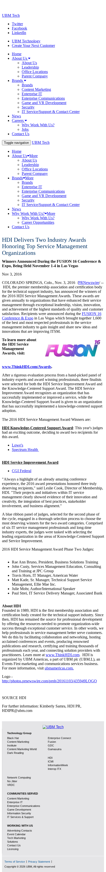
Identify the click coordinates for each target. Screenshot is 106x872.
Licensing (12, 849)
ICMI (50, 761)
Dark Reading (15, 752)
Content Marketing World (22, 749)
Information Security (19, 813)
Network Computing (19, 777)
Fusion (52, 741)
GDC (51, 745)
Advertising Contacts (19, 830)
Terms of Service (14, 861)
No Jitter (12, 781)
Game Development (19, 809)
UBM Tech (11, 15)
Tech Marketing (16, 837)
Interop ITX (54, 768)
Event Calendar (16, 834)
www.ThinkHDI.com (62, 655)
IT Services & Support (20, 817)
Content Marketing (18, 798)
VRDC (11, 784)
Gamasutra (54, 749)
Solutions (12, 841)
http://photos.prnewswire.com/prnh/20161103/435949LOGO (49, 681)
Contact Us (14, 845)
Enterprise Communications (23, 805)
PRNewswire (88, 282)
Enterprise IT (15, 802)
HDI (50, 757)
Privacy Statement (39, 861)
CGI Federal (21, 471)
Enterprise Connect (59, 738)
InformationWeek (58, 765)
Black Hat (13, 738)
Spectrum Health (25, 449)
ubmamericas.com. (59, 668)
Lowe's (17, 445)
